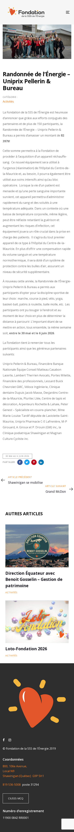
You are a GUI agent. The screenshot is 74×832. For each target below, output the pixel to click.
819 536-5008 (12, 785)
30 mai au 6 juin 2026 (17, 456)
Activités (8, 101)
